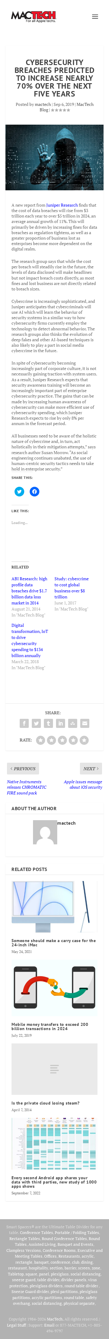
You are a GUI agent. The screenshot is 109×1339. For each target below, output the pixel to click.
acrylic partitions (47, 1297)
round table (74, 1297)
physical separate (79, 1303)
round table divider (81, 1285)
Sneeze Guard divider (30, 1291)
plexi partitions (64, 1291)
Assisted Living (42, 1244)
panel (44, 1274)
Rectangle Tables (24, 1238)
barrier (70, 1268)
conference (60, 1262)
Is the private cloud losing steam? (45, 1103)
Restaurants (69, 1256)
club (75, 1262)
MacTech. (55, 1319)
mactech (43, 104)
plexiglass (60, 1274)
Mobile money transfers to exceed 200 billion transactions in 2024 (50, 1026)
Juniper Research (62, 205)
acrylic (88, 1256)
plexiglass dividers (46, 1285)
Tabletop (16, 1274)
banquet (41, 1262)
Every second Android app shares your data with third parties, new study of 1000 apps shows (54, 1182)
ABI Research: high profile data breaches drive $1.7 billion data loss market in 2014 (29, 591)
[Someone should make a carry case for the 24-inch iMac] (54, 906)
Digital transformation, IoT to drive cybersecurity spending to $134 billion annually (30, 640)
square (31, 1274)
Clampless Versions (23, 1250)
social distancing (86, 1274)
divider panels (73, 1279)
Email (49, 1325)
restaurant (17, 1268)
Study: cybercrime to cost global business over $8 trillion (71, 588)
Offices (50, 1256)
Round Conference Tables (64, 1238)
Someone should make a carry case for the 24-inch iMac (54, 943)
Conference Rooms (59, 1250)
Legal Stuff (16, 1325)
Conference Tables (36, 1232)
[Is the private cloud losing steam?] (54, 1069)
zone (96, 1268)
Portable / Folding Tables (77, 1232)
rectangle (23, 1262)
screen (84, 1268)
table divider (48, 1279)
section (56, 1268)
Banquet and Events (75, 1244)
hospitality (38, 1268)
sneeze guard (23, 1279)
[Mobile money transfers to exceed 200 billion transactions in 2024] (54, 988)
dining (87, 1262)
